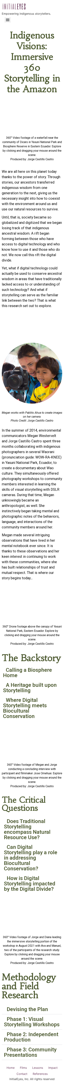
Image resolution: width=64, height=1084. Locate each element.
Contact (22, 1074)
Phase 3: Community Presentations (30, 1052)
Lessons (37, 1067)
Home (11, 1067)
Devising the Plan (27, 1009)
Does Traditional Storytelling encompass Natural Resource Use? (27, 829)
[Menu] (7, 20)
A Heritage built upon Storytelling (30, 687)
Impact (53, 1067)
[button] (32, 672)
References (40, 1074)
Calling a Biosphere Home (27, 672)
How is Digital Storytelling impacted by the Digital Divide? (29, 883)
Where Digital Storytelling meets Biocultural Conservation (25, 708)
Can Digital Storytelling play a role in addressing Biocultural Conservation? (30, 858)
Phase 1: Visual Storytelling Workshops (32, 1022)
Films (23, 1067)
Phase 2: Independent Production (31, 1037)
